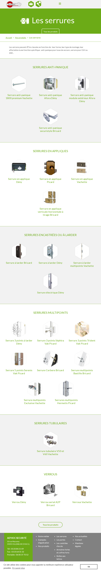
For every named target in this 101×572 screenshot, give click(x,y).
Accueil (9, 37)
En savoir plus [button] (18, 568)
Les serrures (62, 536)
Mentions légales (79, 544)
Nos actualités (81, 536)
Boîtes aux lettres (61, 557)
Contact (78, 540)
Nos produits (20, 37)
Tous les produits (50, 31)
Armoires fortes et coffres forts (63, 551)
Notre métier (43, 536)
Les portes (61, 540)
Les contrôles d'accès (62, 544)
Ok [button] (89, 567)
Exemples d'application (43, 541)
